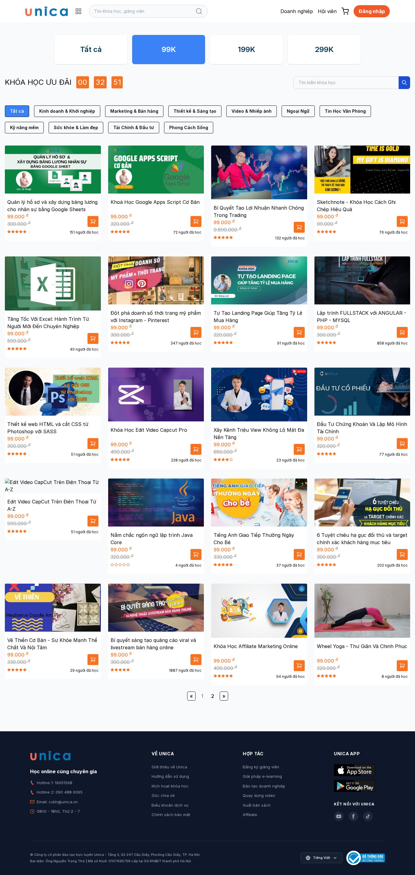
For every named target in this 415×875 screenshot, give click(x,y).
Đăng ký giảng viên (261, 766)
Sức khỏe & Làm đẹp (76, 127)
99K (169, 49)
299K (324, 49)
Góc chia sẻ (163, 795)
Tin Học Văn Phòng (345, 111)
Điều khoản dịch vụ (170, 805)
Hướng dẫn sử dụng (170, 776)
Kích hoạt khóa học (170, 786)
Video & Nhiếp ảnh (252, 111)
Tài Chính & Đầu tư (133, 127)
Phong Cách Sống (188, 127)
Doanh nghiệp (296, 11)
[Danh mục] (78, 11)
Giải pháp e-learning (262, 776)
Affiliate (250, 814)
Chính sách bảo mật (171, 814)
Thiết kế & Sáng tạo (194, 111)
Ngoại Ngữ (298, 111)
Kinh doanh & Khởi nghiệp (67, 111)
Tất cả (91, 49)
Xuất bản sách (257, 805)
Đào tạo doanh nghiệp (264, 786)
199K (246, 49)
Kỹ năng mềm (24, 127)
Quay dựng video (259, 795)
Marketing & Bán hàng (134, 111)
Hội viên (327, 11)
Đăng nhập (371, 11)
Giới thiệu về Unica (169, 766)
